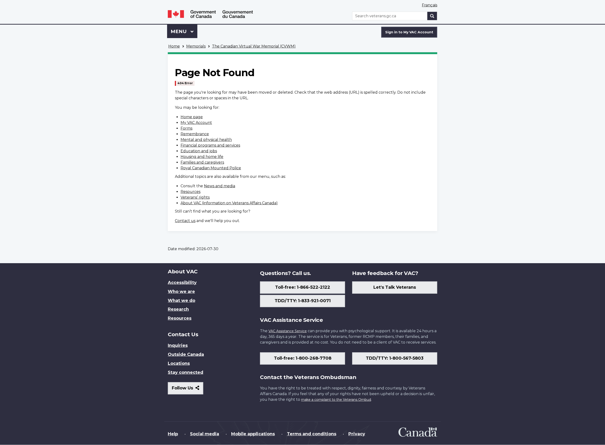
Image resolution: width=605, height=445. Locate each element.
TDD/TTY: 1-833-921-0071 (303, 300)
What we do (181, 300)
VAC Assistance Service (287, 331)
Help (173, 433)
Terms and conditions (311, 433)
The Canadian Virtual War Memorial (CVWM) (254, 46)
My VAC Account (196, 122)
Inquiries (178, 345)
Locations (179, 363)
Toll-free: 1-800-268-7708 (302, 358)
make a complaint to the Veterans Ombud (336, 399)
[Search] (432, 16)
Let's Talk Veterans (394, 287)
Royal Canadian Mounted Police (211, 168)
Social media (204, 433)
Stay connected (185, 372)
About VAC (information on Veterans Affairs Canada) (229, 203)
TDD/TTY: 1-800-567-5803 (395, 358)
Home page (192, 117)
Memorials (196, 46)
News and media (219, 186)
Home (174, 46)
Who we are (181, 291)
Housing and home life (202, 156)
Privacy (356, 433)
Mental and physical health (206, 139)
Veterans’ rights (195, 197)
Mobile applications (253, 433)
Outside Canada (186, 354)
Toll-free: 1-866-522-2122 (302, 287)
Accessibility (182, 282)
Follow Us (187, 389)
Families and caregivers (202, 162)
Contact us (185, 220)
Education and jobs (199, 151)
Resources (190, 191)
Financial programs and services (210, 145)
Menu (179, 31)
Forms (186, 128)
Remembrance (195, 134)
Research (178, 309)
